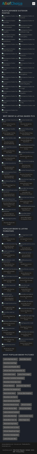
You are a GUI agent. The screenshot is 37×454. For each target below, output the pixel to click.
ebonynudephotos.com (7, 444)
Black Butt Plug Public (10, 423)
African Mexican (9, 386)
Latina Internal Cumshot (11, 412)
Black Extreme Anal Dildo (11, 401)
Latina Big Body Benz (10, 359)
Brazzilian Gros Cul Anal (11, 427)
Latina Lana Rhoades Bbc (11, 367)
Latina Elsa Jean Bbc (10, 439)
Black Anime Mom (9, 393)
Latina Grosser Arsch (25, 416)
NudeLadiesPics (26, 444)
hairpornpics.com (6, 446)
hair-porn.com (17, 444)
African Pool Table (25, 408)
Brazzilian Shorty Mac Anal (12, 382)
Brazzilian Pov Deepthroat (12, 389)
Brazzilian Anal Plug (10, 363)
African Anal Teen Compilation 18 (14, 370)
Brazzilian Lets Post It (10, 397)
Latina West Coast (9, 374)
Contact (28, 450)
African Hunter (26, 404)
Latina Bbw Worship (10, 416)
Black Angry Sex (24, 420)
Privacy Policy (20, 451)
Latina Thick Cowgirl (24, 374)
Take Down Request (19, 450)
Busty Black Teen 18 (10, 420)
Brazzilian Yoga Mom (23, 386)
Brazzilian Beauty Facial (11, 404)
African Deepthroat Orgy (11, 431)
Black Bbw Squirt (25, 359)
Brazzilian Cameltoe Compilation (14, 378)
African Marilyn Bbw (10, 408)
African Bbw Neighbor (25, 393)
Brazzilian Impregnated (11, 435)
